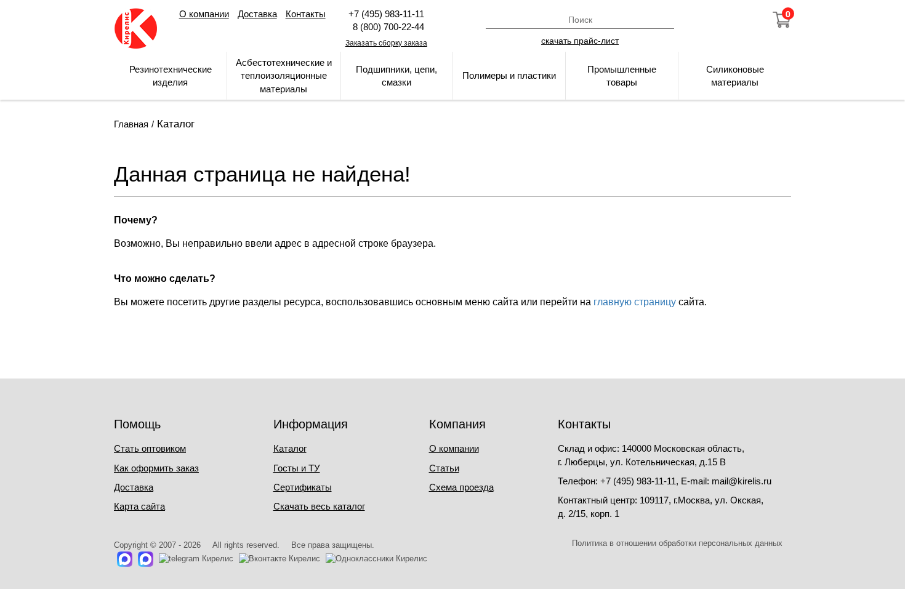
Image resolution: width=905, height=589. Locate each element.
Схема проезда (461, 487)
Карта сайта (139, 506)
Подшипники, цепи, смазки (396, 75)
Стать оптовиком (150, 448)
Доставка (257, 14)
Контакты (306, 14)
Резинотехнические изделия (170, 75)
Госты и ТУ (296, 468)
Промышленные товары (621, 75)
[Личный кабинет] (715, 19)
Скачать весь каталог (319, 506)
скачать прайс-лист (580, 40)
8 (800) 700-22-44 (386, 27)
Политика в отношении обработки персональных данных (677, 543)
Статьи (444, 468)
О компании (204, 14)
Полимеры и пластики (509, 75)
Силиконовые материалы (735, 75)
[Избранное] (748, 19)
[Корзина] (782, 19)
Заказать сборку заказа (386, 43)
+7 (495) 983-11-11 (386, 14)
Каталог (290, 448)
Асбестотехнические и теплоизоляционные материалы (284, 75)
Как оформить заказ (156, 468)
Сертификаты (302, 487)
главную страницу (634, 302)
